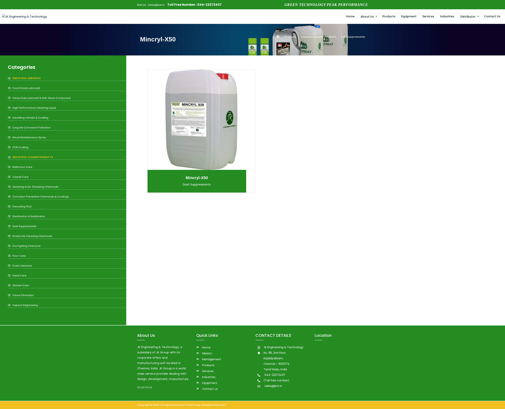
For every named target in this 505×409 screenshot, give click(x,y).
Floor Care (19, 256)
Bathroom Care (22, 167)
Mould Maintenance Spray (29, 137)
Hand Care (19, 275)
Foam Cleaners (22, 266)
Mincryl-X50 (197, 178)
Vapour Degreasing (25, 305)
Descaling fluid (22, 206)
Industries (447, 16)
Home (350, 16)
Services (428, 16)
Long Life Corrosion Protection (31, 127)
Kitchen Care (20, 285)
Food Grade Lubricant (26, 88)
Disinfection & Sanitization (28, 216)
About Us (367, 17)
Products (388, 16)
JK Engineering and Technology (180, 405)
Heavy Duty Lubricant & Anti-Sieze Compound (41, 98)
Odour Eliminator (23, 295)
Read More (144, 387)
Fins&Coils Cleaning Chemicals (32, 236)
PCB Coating (20, 147)
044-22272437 (209, 4)
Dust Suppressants (24, 226)
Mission (207, 353)
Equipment (408, 16)
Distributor (468, 17)
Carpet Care (20, 177)
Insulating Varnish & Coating (30, 118)
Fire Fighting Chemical (26, 246)
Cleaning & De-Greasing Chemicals (35, 187)
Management (211, 359)
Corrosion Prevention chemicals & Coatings (40, 196)
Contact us (492, 16)
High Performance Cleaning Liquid (34, 108)
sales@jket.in (156, 5)
